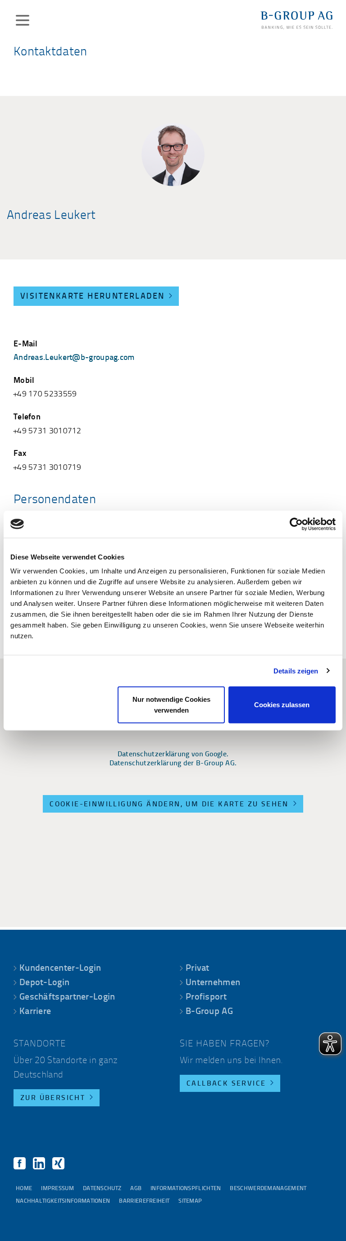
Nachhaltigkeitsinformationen (63, 1201)
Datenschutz (102, 1188)
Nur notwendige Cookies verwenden (171, 705)
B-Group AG (209, 1011)
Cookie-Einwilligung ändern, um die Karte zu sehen (169, 804)
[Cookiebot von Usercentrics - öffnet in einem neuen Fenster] (296, 524)
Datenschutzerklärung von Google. (173, 754)
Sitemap (190, 1201)
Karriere (35, 1011)
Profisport (206, 997)
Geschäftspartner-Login (67, 997)
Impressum (57, 1188)
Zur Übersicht (52, 1098)
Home (24, 1188)
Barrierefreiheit (144, 1201)
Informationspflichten (185, 1188)
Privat (197, 968)
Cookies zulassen (282, 705)
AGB (135, 1188)
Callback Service (226, 1083)
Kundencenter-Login (60, 968)
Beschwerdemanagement (268, 1188)
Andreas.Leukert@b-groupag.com (74, 358)
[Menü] (23, 20)
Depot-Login (44, 982)
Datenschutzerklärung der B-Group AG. (173, 763)
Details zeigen (295, 670)
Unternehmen (213, 982)
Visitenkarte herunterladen (92, 296)
